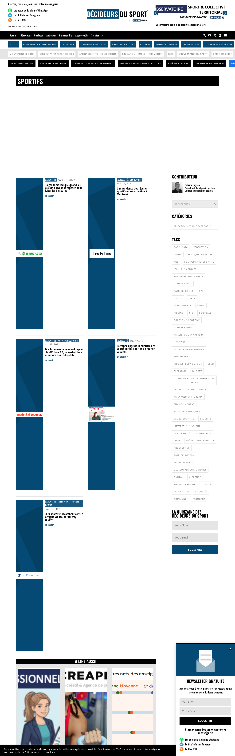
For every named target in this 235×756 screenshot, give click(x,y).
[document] (117, 378)
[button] (230, 648)
